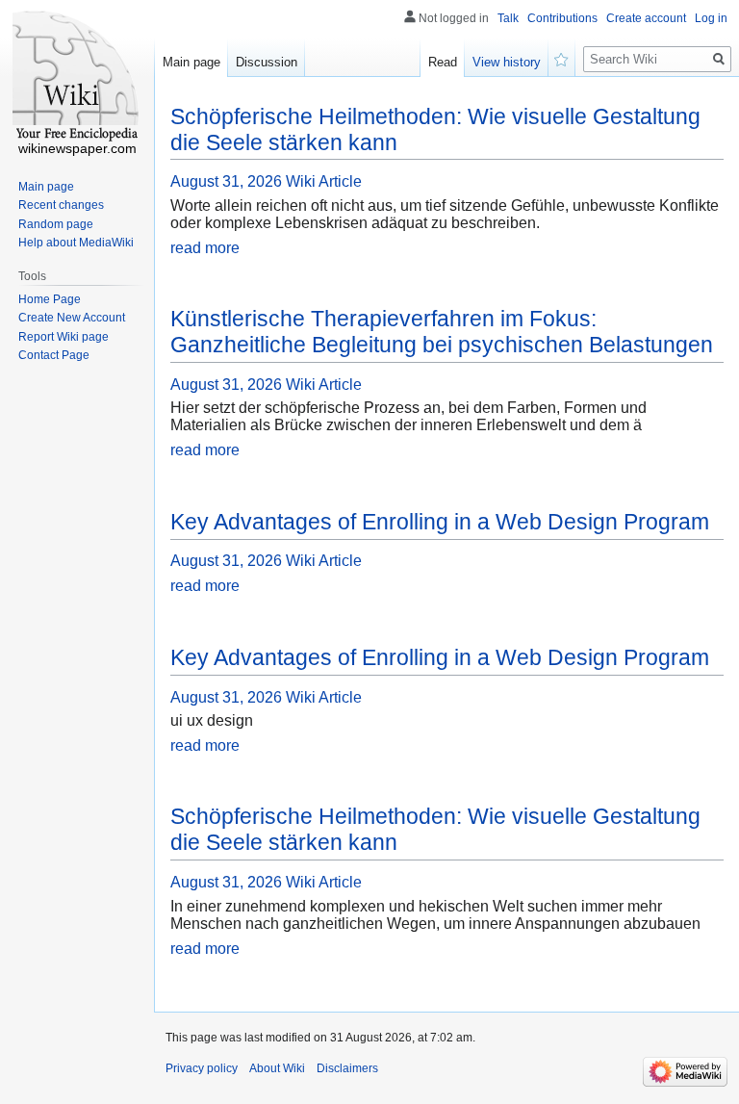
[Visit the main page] (77, 77)
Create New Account (71, 317)
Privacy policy (202, 1068)
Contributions (562, 18)
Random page (55, 224)
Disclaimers (347, 1068)
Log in (711, 18)
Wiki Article (324, 181)
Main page (191, 62)
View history (506, 62)
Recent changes (61, 205)
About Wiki (277, 1068)
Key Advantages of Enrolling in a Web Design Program (439, 521)
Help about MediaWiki (76, 242)
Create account (646, 18)
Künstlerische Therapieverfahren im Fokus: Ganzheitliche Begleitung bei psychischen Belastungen (441, 331)
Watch (561, 58)
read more (205, 248)
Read (442, 62)
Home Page (49, 299)
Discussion (266, 62)
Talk (508, 18)
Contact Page (53, 355)
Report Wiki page (63, 337)
